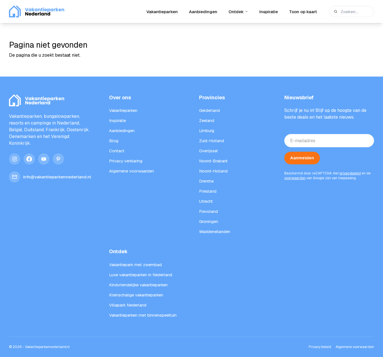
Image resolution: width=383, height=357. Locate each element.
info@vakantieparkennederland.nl (57, 176)
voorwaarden (295, 178)
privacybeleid (350, 173)
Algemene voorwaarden (355, 347)
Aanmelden (302, 157)
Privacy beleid (320, 347)
